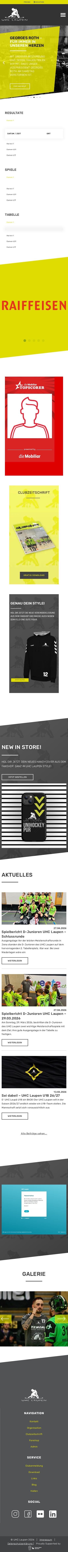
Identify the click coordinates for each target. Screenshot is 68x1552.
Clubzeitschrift (34, 1434)
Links (34, 1478)
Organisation (34, 1428)
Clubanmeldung (34, 1465)
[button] (63, 15)
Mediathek (39, 2)
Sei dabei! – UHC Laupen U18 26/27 (31, 1095)
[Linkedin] (53, 1514)
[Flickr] (40, 1514)
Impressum (46, 1539)
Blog (34, 1484)
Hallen (34, 1491)
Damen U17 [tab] (11, 155)
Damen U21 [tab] (11, 150)
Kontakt (34, 1421)
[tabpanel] (34, 131)
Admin (34, 1446)
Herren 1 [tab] (10, 144)
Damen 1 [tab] (10, 121)
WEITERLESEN (15, 961)
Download (34, 1472)
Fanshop (34, 1440)
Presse (27, 2)
